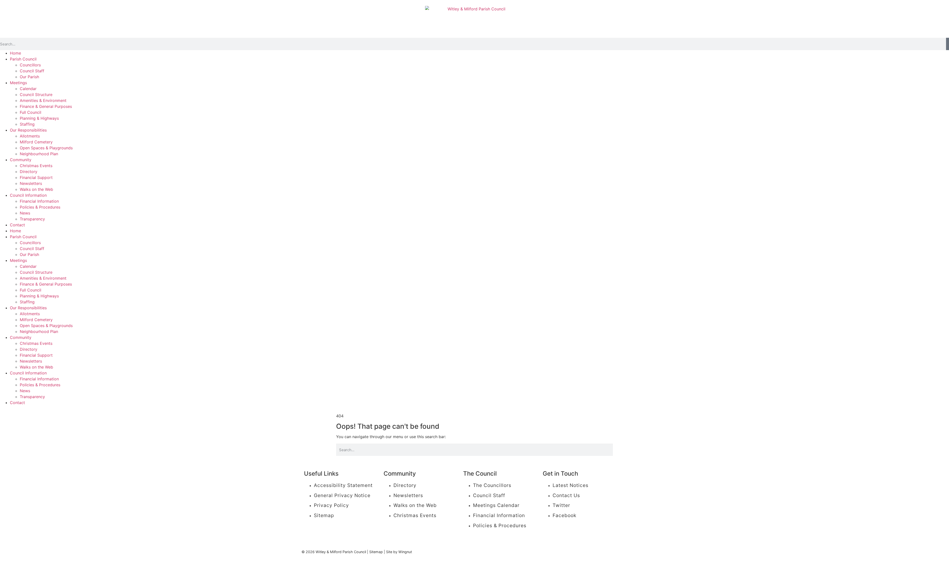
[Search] (947, 44)
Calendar (28, 88)
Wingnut (405, 552)
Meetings (18, 82)
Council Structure (36, 94)
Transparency (32, 218)
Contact (17, 224)
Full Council (30, 112)
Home (15, 53)
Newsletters (31, 183)
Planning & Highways (39, 118)
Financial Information (39, 201)
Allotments (30, 136)
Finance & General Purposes (46, 106)
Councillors (30, 64)
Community (20, 159)
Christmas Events (36, 165)
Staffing (27, 124)
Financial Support (36, 177)
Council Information (28, 195)
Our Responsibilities (28, 130)
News (25, 213)
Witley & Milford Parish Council (341, 552)
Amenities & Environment (43, 100)
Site (389, 552)
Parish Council (23, 59)
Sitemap (376, 552)
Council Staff (32, 70)
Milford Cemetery (36, 141)
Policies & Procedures (40, 207)
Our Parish (29, 76)
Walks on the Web (36, 189)
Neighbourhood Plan (39, 153)
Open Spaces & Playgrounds (46, 147)
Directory (28, 171)
